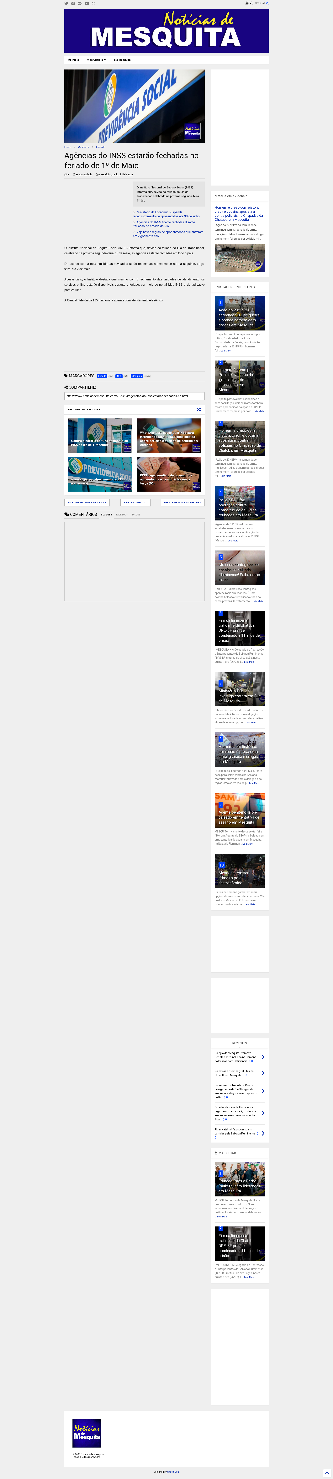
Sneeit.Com (173, 1472)
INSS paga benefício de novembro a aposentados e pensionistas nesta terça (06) (166, 479)
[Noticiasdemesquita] (99, 3)
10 (221, 865)
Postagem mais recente (87, 502)
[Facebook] (73, 3)
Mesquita (83, 147)
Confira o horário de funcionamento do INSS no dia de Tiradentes (99, 443)
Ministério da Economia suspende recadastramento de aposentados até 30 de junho (166, 214)
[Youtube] (87, 3)
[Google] (80, 3)
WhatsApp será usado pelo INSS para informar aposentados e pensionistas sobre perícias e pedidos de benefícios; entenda (169, 439)
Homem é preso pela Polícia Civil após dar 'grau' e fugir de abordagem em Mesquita (236, 379)
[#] (66, 3)
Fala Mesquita (122, 59)
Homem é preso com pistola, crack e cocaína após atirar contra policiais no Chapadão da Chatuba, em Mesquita (239, 213)
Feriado (100, 147)
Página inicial (135, 502)
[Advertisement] (93, 206)
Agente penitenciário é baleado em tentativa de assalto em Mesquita (239, 817)
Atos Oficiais (95, 59)
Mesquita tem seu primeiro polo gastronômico (234, 878)
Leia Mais (225, 350)
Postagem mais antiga (183, 502)
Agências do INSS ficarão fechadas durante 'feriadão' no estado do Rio (164, 224)
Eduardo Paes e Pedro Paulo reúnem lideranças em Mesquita (239, 1186)
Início (75, 59)
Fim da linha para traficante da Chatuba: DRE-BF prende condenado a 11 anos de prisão (239, 630)
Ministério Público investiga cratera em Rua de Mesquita (240, 696)
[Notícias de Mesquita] (166, 51)
